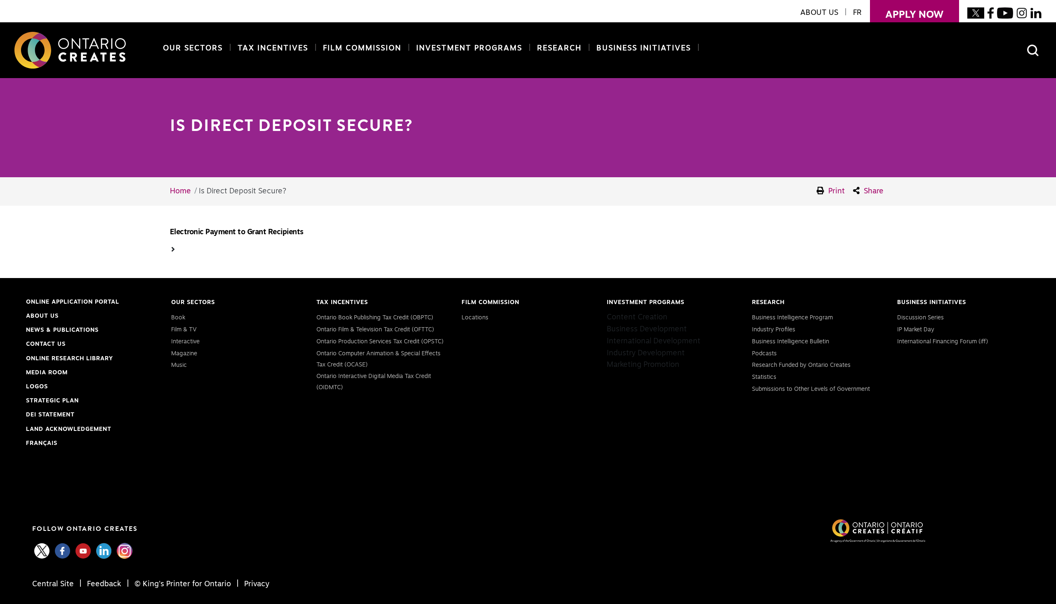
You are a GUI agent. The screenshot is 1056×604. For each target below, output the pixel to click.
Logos (37, 387)
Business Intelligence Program (792, 318)
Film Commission (360, 48)
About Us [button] (819, 13)
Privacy (255, 584)
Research (559, 48)
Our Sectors (193, 48)
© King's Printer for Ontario (182, 584)
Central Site (54, 584)
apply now (907, 15)
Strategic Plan (52, 401)
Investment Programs (469, 48)
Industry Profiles (773, 330)
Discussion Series (920, 318)
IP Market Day (915, 330)
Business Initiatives (643, 48)
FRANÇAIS (41, 443)
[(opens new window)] (975, 13)
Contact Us (46, 344)
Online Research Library (69, 360)
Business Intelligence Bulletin (790, 342)
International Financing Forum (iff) (942, 342)
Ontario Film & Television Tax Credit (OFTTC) (375, 330)
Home (180, 191)
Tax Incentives (273, 48)
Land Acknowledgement (68, 430)
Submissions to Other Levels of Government (811, 389)
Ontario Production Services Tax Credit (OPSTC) (379, 342)
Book (178, 318)
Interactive (185, 342)
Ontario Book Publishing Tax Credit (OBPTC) (374, 318)
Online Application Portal (72, 303)
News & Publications (62, 330)
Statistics (764, 377)
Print (835, 191)
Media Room (47, 373)
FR (857, 13)
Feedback (104, 584)
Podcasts (764, 354)
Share (873, 191)
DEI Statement (50, 416)
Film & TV (184, 330)
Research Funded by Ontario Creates (801, 365)
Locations (475, 318)
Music (179, 365)
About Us (42, 316)
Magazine (184, 354)
